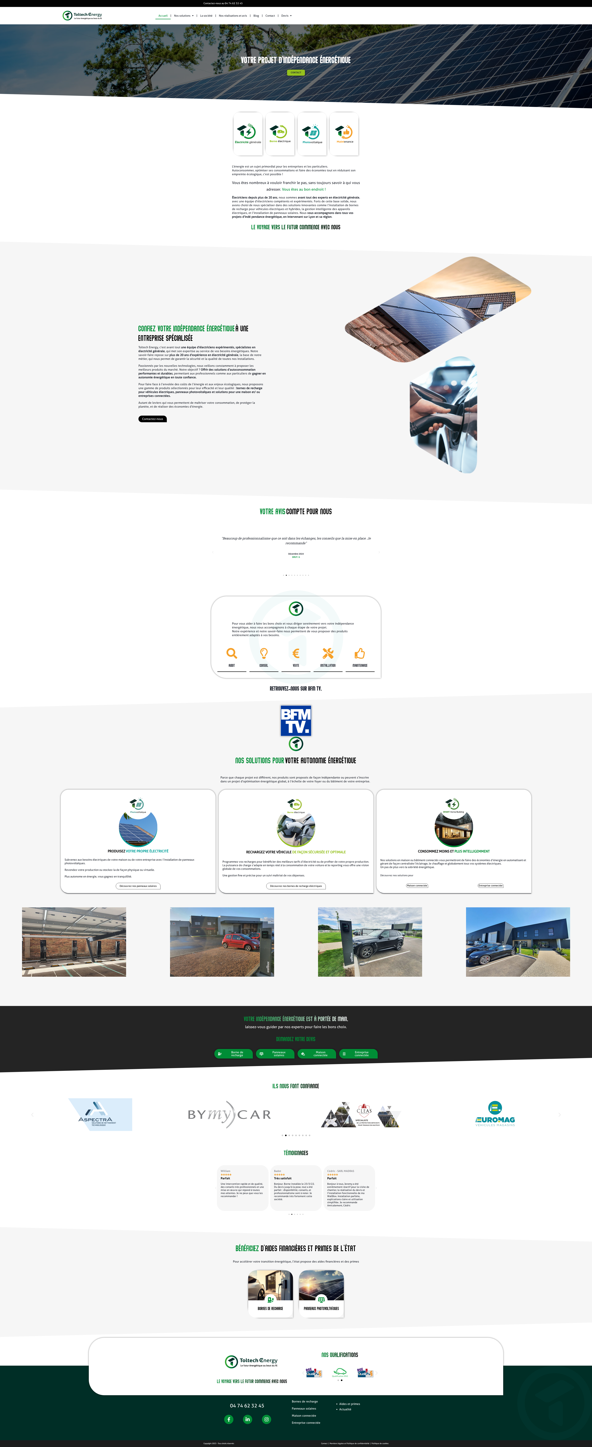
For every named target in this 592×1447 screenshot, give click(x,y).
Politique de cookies (380, 1443)
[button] (212, 552)
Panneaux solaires (304, 1408)
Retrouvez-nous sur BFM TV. (296, 688)
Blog (256, 15)
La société (206, 15)
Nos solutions (182, 15)
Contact (270, 15)
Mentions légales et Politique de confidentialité (349, 1443)
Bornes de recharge (305, 1401)
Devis (284, 15)
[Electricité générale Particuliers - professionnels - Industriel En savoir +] (248, 133)
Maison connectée (304, 1415)
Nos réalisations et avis (233, 15)
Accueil (163, 15)
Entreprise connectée (306, 1423)
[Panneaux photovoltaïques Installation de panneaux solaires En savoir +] (312, 133)
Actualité (345, 1409)
